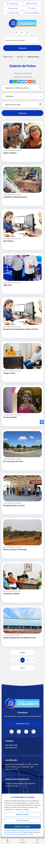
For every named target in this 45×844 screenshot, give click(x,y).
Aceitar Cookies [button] (22, 820)
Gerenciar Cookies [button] (22, 826)
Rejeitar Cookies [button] (22, 814)
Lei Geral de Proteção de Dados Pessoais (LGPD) (18, 834)
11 (32, 660)
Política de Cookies (30, 830)
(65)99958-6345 (22, 724)
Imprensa (20, 57)
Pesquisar (22, 48)
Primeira (22, 652)
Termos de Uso (18, 832)
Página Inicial (7, 57)
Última (22, 668)
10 (27, 660)
